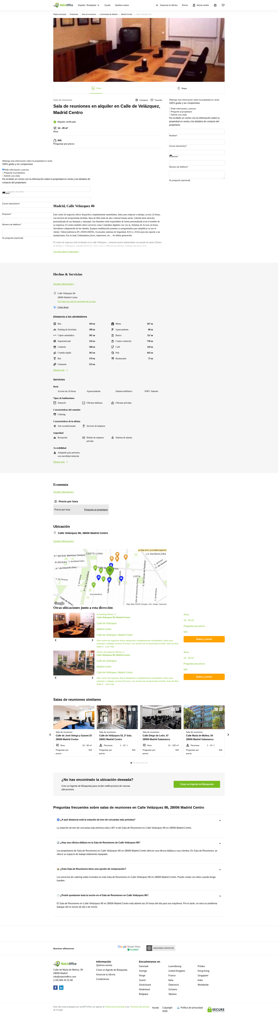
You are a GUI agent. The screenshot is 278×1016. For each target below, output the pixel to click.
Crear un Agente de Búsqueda (111, 970)
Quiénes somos (122, 5)
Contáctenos (102, 979)
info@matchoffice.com (64, 976)
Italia (170, 980)
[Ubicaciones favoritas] (223, 5)
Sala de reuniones (89, 14)
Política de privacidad (115, 1007)
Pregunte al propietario (181, 111)
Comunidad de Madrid (108, 14)
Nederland (144, 989)
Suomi (142, 980)
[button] (55, 640)
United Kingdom (176, 971)
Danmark (143, 966)
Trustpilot (173, 157)
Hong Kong (203, 971)
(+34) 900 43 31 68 (63, 980)
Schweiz (172, 989)
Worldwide (203, 985)
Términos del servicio (139, 1007)
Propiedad (74, 14)
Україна (172, 994)
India (200, 980)
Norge (142, 975)
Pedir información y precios (183, 108)
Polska (201, 966)
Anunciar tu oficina (168, 5)
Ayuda (107, 5)
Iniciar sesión (203, 5)
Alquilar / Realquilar (87, 5)
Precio (185, 5)
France (172, 975)
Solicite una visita (179, 115)
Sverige (143, 971)
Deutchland (145, 985)
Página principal (59, 14)
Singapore (203, 975)
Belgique (143, 994)
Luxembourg (174, 966)
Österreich (173, 985)
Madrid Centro (126, 14)
